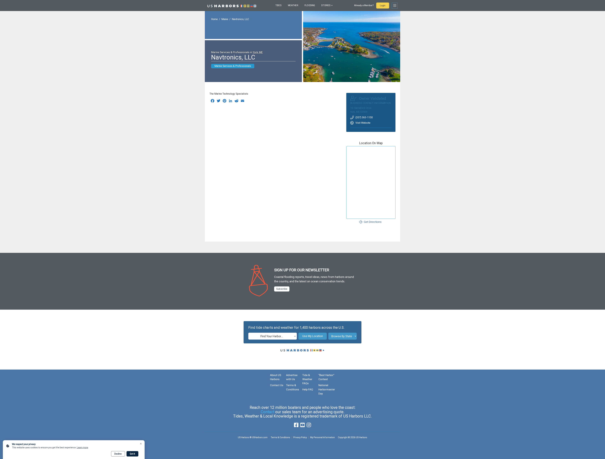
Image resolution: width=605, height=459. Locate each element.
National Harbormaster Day (326, 389)
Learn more (82, 447)
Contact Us (276, 385)
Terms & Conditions (280, 437)
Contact (267, 412)
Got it (132, 454)
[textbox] (272, 336)
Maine (224, 19)
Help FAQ (307, 389)
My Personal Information (322, 437)
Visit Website (362, 122)
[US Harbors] (231, 6)
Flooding (310, 5)
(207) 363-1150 (364, 117)
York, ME (258, 52)
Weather (293, 5)
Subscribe (281, 288)
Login (382, 5)
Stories (326, 5)
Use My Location (312, 336)
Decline (118, 454)
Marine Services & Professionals (232, 66)
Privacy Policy (300, 437)
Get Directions (373, 222)
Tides (278, 5)
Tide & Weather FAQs (307, 379)
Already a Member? (364, 5)
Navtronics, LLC (240, 19)
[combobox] (272, 336)
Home (214, 19)
